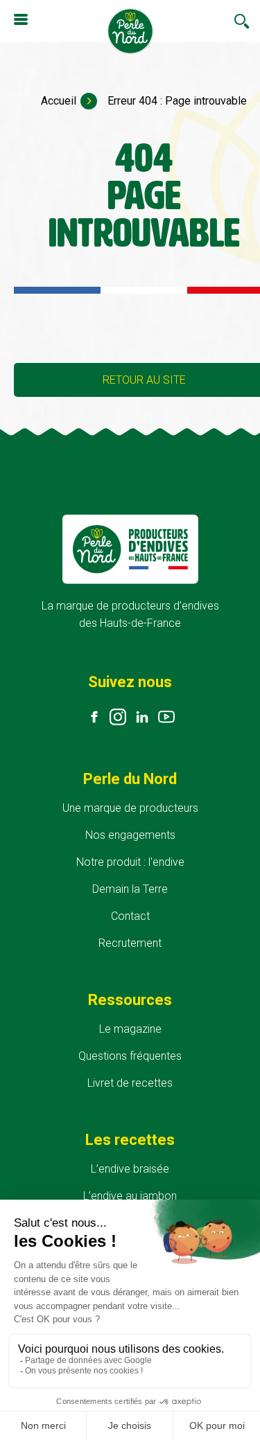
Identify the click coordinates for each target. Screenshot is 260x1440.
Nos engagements (130, 835)
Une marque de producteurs (130, 808)
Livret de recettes (130, 1083)
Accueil (58, 100)
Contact (130, 916)
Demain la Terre (130, 889)
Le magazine (130, 1028)
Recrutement (130, 943)
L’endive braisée (130, 1168)
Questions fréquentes (130, 1056)
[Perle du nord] (130, 32)
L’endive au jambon (130, 1195)
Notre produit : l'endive (130, 862)
